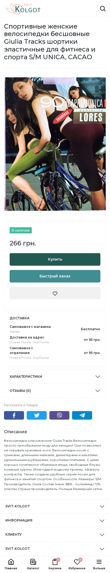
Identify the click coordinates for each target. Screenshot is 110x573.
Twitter (37, 415)
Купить (55, 259)
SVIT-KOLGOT (17, 506)
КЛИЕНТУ (13, 534)
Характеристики (26, 377)
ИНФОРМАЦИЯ (18, 520)
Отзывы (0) (20, 391)
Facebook (14, 415)
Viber (59, 415)
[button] (33, 564)
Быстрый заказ (55, 276)
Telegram (82, 415)
